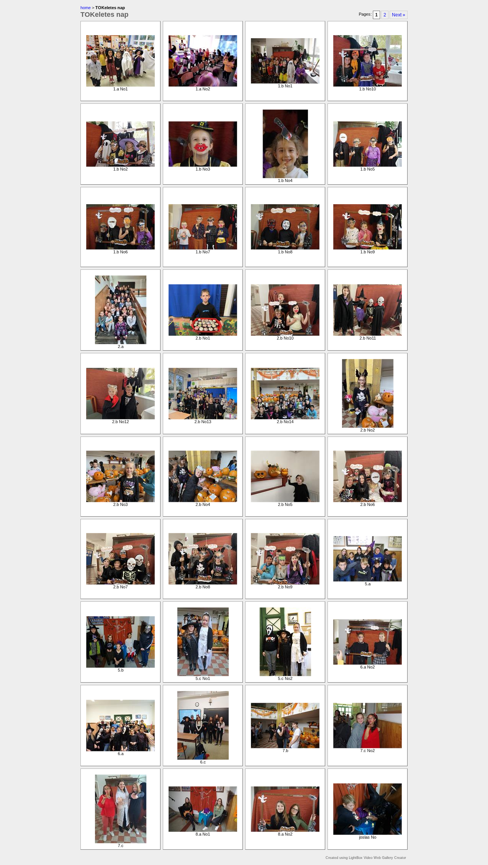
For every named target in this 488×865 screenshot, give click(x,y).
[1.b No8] (285, 248)
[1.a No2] (203, 85)
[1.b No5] (367, 165)
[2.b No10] (285, 334)
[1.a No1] (120, 85)
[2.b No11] (367, 334)
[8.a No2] (285, 830)
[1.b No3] (203, 165)
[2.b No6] (367, 500)
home (85, 7)
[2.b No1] (203, 334)
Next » (398, 15)
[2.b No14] (285, 418)
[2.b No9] (285, 583)
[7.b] (285, 746)
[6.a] (120, 749)
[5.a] (367, 580)
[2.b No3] (120, 500)
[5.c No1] (203, 674)
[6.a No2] (367, 663)
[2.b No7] (120, 583)
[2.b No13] (203, 418)
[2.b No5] (285, 500)
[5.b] (120, 666)
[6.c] (203, 758)
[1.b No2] (120, 165)
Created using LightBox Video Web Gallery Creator (366, 858)
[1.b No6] (120, 248)
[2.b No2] (367, 426)
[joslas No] (367, 833)
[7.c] (120, 841)
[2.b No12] (120, 418)
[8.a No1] (203, 830)
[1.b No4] (285, 176)
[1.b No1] (285, 82)
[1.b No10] (367, 85)
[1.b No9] (367, 248)
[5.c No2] (285, 674)
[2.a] (120, 342)
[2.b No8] (203, 583)
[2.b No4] (203, 500)
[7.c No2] (367, 746)
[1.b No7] (203, 248)
